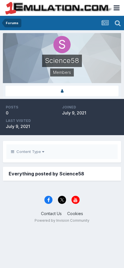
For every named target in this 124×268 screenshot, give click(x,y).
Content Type (28, 151)
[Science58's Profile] (62, 91)
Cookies (75, 213)
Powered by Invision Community (62, 220)
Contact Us (51, 213)
